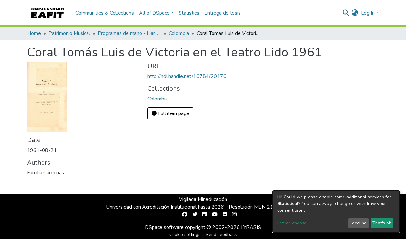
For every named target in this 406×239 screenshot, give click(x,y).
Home (34, 33)
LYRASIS (251, 227)
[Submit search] (346, 13)
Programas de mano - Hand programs (129, 33)
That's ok (381, 223)
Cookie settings (184, 234)
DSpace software (164, 227)
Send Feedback (221, 234)
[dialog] (336, 212)
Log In (368, 13)
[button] (355, 13)
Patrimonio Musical (69, 33)
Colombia (179, 33)
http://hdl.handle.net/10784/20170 (186, 76)
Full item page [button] (173, 113)
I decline (358, 223)
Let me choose (292, 223)
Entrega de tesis (222, 13)
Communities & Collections (104, 13)
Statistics (189, 13)
